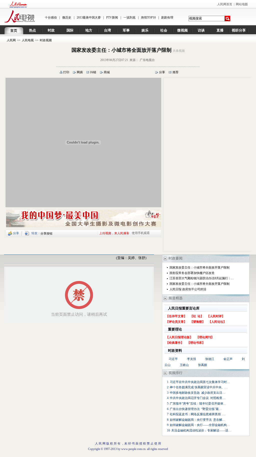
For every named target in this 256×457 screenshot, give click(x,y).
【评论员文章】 (176, 322)
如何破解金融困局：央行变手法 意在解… (197, 420)
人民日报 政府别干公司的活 (188, 289)
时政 (51, 30)
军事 (126, 30)
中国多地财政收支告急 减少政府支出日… (197, 392)
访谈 (201, 30)
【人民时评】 (216, 316)
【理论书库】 (196, 342)
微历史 (66, 17)
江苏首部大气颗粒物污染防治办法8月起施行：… (202, 278)
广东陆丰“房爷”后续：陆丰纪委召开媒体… (198, 403)
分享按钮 (46, 233)
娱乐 (145, 30)
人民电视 (28, 40)
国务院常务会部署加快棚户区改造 (192, 273)
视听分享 (239, 30)
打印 (66, 72)
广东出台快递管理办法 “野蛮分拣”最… (196, 409)
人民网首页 (224, 4)
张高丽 (202, 365)
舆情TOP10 (148, 17)
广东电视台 (147, 60)
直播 (220, 30)
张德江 (209, 359)
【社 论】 (197, 316)
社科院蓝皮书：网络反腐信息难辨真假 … (197, 414)
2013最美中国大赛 (89, 17)
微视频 (182, 30)
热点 (32, 30)
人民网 (11, 40)
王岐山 (184, 365)
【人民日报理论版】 (179, 337)
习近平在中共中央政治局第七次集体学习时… (200, 382)
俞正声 (228, 359)
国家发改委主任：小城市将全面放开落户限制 (200, 267)
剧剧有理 (167, 17)
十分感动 (51, 17)
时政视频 (46, 40)
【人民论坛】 (217, 322)
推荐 (175, 72)
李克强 (191, 359)
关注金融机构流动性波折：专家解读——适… (201, 430)
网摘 (80, 72)
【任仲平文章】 (176, 316)
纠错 (93, 72)
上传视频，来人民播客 (114, 233)
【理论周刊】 (205, 337)
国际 (70, 30)
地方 (88, 30)
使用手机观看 (141, 233)
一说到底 (130, 17)
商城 (107, 72)
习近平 (173, 359)
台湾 (107, 30)
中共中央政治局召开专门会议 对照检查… (197, 398)
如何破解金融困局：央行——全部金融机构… (200, 425)
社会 (163, 30)
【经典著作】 (175, 342)
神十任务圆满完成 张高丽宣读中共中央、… (199, 387)
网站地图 (242, 4)
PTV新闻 (112, 17)
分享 (162, 72)
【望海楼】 (197, 322)
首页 (13, 30)
